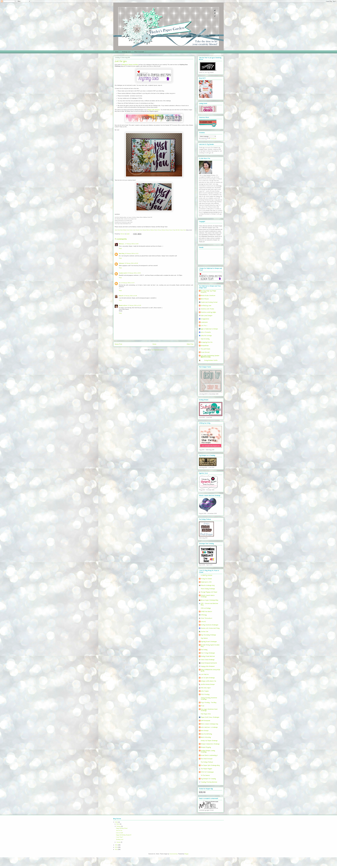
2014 (116, 847)
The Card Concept (206, 759)
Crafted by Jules (206, 305)
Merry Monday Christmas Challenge (209, 698)
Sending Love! (119, 839)
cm (120, 282)
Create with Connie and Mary (210, 628)
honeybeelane (205, 319)
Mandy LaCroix (123, 305)
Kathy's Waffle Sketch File (208, 681)
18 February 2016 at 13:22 (131, 253)
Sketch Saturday (206, 737)
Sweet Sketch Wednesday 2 (209, 755)
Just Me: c (204, 325)
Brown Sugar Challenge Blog (209, 600)
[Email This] (134, 234)
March (118, 824)
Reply (120, 248)
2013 (116, 849)
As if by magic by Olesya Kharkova (208, 291)
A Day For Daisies (206, 579)
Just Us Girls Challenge (208, 678)
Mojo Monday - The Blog (208, 702)
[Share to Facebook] (139, 234)
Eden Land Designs (206, 315)
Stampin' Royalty (206, 747)
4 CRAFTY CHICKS (206, 575)
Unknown (121, 263)
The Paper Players (206, 769)
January (118, 842)
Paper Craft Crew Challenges (210, 717)
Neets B (121, 295)
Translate (213, 139)
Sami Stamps (204, 730)
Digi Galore (204, 638)
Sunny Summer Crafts (209, 360)
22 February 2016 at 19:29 (134, 305)
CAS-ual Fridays (206, 608)
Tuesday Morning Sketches (209, 782)
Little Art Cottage (206, 335)
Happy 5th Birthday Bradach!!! (123, 835)
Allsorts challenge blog (207, 585)
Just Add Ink (205, 674)
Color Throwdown (206, 618)
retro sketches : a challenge (209, 727)
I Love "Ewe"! (119, 837)
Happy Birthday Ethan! (122, 828)
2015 (116, 845)
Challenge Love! (126, 52)
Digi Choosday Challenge (208, 635)
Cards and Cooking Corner (209, 302)
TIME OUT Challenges (207, 772)
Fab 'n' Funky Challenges (208, 653)
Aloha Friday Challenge (208, 589)
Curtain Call (204, 631)
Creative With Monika (207, 309)
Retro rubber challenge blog (209, 724)
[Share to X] (137, 234)
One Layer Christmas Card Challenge (209, 709)
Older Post (190, 344)
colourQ (203, 621)
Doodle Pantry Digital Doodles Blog (210, 645)
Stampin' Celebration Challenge (210, 744)
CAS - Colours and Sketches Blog (209, 604)
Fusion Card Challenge (207, 660)
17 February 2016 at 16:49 (131, 243)
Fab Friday (204, 650)
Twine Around (205, 352)
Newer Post (118, 344)
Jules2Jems (204, 322)
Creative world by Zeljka (208, 312)
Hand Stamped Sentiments (209, 663)
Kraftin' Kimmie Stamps (208, 684)
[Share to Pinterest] (140, 234)
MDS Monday (205, 694)
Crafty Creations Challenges (209, 625)
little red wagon (206, 688)
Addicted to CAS (206, 582)
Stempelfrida (205, 345)
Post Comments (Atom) (158, 350)
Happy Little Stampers (154, 109)
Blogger (186, 853)
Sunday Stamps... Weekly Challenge (208, 751)
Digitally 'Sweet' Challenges (209, 641)
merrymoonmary (173, 853)
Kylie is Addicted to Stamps (209, 329)
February (118, 826)
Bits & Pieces (205, 299)
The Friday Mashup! (207, 762)
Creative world (123, 273)
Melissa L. (121, 243)
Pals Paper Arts (206, 714)
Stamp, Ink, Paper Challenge (209, 740)
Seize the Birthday (206, 734)
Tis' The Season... (205, 775)
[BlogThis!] (135, 234)
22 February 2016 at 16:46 (130, 295)
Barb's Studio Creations (208, 295)
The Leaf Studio (205, 349)
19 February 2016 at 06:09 (131, 263)
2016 (116, 822)
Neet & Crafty (205, 339)
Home (116, 52)
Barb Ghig (121, 253)
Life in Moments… (206, 332)
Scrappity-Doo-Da (206, 342)
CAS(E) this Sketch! (206, 611)
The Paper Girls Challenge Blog (210, 765)
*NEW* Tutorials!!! (139, 52)
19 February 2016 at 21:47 (127, 282)
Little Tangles (205, 691)
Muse (202, 706)
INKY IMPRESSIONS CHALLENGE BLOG (210, 670)
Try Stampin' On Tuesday (208, 779)
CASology (204, 615)
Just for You (119, 830)
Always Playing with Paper (209, 592)
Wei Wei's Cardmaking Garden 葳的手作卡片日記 (210, 356)
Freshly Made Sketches (208, 656)
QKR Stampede (205, 720)
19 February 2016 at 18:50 (134, 273)
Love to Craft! (119, 832)
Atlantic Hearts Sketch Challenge (208, 596)
